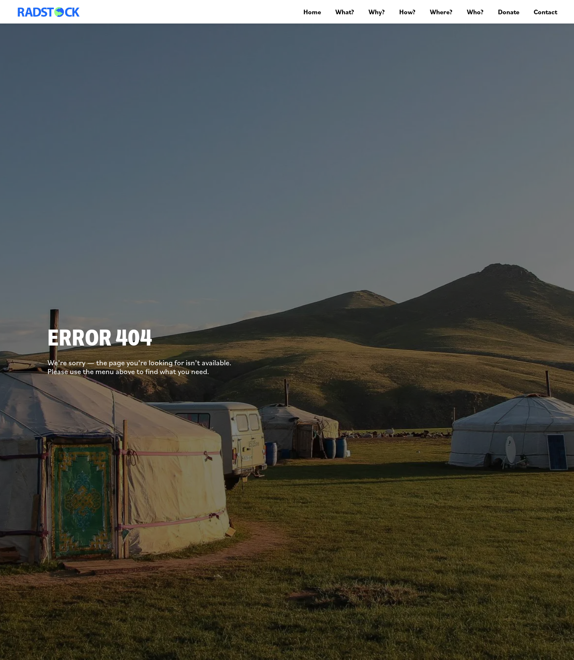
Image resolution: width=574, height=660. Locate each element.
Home (312, 12)
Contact (545, 12)
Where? (441, 12)
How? (407, 12)
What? (344, 12)
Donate (508, 12)
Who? (475, 12)
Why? (377, 12)
